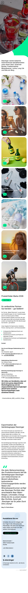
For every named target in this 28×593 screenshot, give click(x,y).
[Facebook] (8, 556)
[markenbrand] (14, 2)
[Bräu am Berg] (14, 121)
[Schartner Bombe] (14, 152)
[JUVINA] (14, 90)
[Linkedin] (4, 556)
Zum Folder (6, 300)
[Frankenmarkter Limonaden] (14, 245)
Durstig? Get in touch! (10, 533)
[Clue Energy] (14, 276)
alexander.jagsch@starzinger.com (14, 353)
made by (17, 570)
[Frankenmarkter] (14, 214)
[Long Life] (14, 183)
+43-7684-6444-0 (8, 548)
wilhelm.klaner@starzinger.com (13, 364)
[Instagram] (12, 556)
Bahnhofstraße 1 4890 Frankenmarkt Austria (8, 542)
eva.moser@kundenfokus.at (12, 377)
